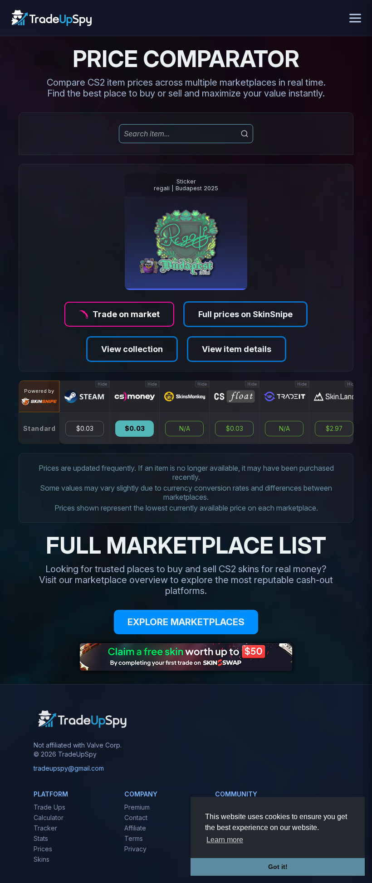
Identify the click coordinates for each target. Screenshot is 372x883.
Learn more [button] (224, 840)
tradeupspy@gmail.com (69, 768)
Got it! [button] (278, 866)
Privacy (135, 849)
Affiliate (135, 828)
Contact (135, 817)
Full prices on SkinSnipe (245, 314)
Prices (43, 849)
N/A (184, 428)
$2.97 (334, 428)
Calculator (49, 817)
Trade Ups (49, 807)
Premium (137, 807)
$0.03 (84, 428)
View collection (132, 349)
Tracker (45, 828)
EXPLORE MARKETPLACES (186, 622)
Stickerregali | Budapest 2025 (186, 185)
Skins (41, 859)
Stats (41, 838)
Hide (102, 383)
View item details (236, 349)
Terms (133, 838)
